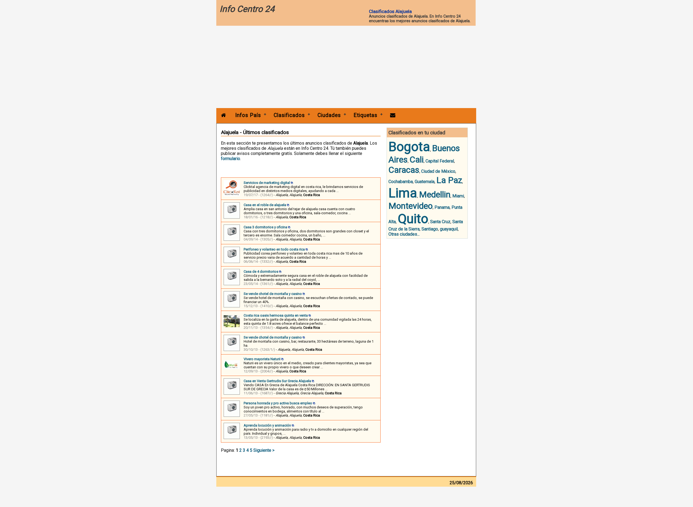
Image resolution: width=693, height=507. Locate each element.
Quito (413, 218)
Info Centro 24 (247, 9)
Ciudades (329, 115)
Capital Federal (440, 161)
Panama (442, 207)
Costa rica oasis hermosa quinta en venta (276, 315)
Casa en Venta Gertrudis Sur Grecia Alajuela (277, 381)
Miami (458, 196)
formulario (230, 158)
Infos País (248, 115)
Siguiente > (263, 450)
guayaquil (449, 229)
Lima (402, 193)
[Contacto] (392, 115)
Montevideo (410, 206)
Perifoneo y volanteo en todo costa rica (274, 249)
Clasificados (289, 115)
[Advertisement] (346, 67)
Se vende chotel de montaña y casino (273, 294)
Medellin (434, 194)
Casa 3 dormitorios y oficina (265, 227)
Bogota (409, 146)
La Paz (449, 180)
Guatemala (424, 181)
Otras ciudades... (404, 234)
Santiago (429, 229)
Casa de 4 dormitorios (261, 271)
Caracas (403, 170)
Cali (417, 159)
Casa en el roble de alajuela (265, 205)
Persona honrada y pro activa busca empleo (278, 403)
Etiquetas (365, 115)
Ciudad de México (438, 171)
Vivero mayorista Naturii (262, 359)
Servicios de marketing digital (267, 183)
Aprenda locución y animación (267, 425)
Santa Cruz (440, 221)
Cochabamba (400, 181)
